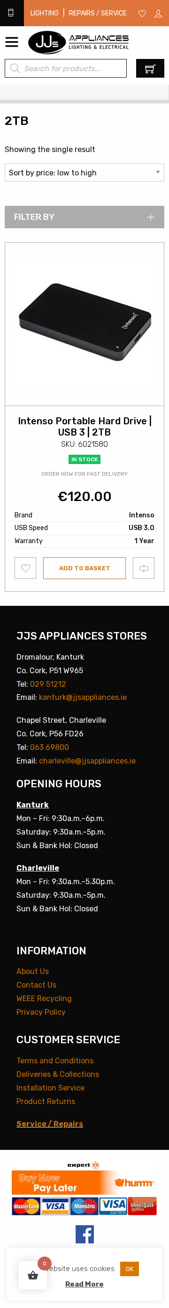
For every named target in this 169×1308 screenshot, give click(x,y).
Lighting (45, 13)
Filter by (34, 217)
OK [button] (129, 1268)
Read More (84, 1284)
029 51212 (48, 684)
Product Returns (45, 1101)
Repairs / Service (98, 13)
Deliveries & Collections (57, 1074)
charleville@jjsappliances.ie (87, 760)
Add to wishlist (25, 568)
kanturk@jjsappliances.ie (83, 697)
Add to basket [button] (84, 568)
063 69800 (49, 747)
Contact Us (36, 985)
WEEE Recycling (44, 998)
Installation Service (50, 1087)
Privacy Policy (41, 1012)
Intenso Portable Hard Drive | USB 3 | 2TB (85, 426)
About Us (32, 971)
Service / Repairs (49, 1123)
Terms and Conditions (54, 1060)
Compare (143, 567)
